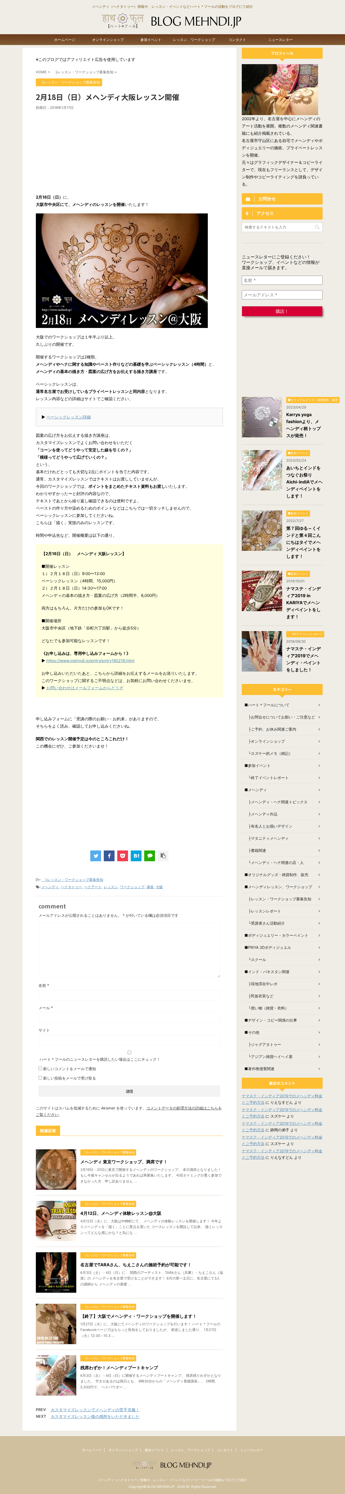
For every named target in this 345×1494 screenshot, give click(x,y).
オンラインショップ (108, 39)
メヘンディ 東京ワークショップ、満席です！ (124, 1161)
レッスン (111, 887)
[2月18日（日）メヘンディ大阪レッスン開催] (136, 855)
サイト (44, 1030)
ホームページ (64, 39)
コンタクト (237, 39)
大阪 (159, 887)
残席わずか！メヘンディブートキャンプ (119, 1367)
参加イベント (150, 39)
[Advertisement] (129, 150)
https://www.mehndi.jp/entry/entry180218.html (90, 660)
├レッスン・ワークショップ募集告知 (72, 879)
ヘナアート (93, 887)
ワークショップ (132, 887)
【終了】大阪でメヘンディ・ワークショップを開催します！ (138, 1316)
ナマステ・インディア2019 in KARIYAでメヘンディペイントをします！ (303, 602)
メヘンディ (50, 887)
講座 (150, 887)
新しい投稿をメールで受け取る (69, 1078)
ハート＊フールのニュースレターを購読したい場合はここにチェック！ (99, 1059)
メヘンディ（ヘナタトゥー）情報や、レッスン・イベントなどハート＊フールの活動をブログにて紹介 (172, 1480)
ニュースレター (280, 39)
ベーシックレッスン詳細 (68, 417)
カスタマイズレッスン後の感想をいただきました (95, 1416)
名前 (44, 985)
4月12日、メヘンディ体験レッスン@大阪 (120, 1213)
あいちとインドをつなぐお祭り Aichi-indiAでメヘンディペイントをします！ (304, 482)
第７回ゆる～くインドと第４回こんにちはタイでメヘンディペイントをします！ (303, 542)
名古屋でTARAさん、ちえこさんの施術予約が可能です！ (136, 1264)
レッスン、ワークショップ (194, 39)
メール (46, 1007)
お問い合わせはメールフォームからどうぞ (84, 687)
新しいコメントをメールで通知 (69, 1068)
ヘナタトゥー (71, 887)
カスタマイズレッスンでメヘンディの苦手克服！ (95, 1409)
